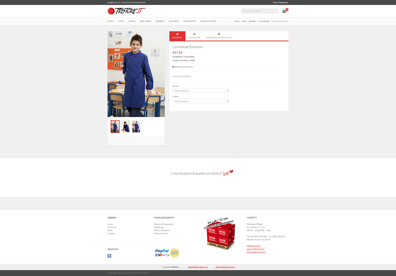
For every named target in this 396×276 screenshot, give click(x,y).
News (110, 230)
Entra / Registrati (280, 2)
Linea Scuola (264, 21)
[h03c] (125, 126)
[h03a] (115, 126)
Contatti (111, 233)
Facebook (109, 256)
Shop (244, 21)
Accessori (174, 21)
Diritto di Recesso (162, 230)
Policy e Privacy (161, 233)
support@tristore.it (255, 249)
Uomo (121, 21)
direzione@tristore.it (256, 252)
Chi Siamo (112, 227)
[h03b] (136, 126)
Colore (175, 96)
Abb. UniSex (145, 21)
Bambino (160, 21)
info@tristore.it (253, 246)
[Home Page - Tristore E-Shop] (127, 11)
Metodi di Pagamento (164, 224)
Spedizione (159, 227)
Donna (132, 21)
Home (110, 21)
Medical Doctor (208, 21)
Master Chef (190, 21)
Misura (175, 86)
